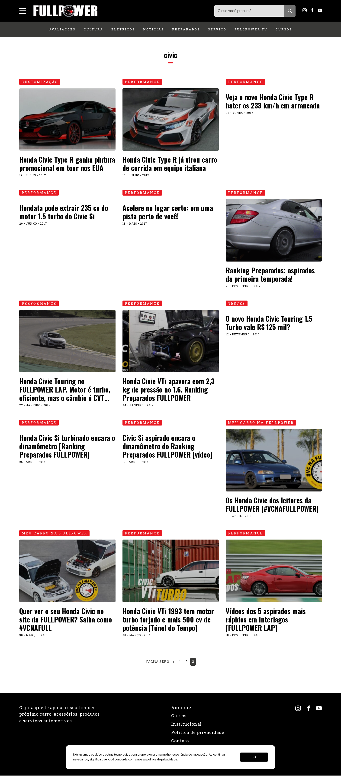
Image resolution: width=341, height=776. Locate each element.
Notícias (153, 29)
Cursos (284, 29)
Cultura (93, 29)
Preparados (186, 29)
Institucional (186, 724)
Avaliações (62, 29)
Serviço (217, 29)
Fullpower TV (251, 29)
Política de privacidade (197, 732)
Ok (254, 757)
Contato (180, 740)
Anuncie (181, 707)
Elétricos (123, 29)
